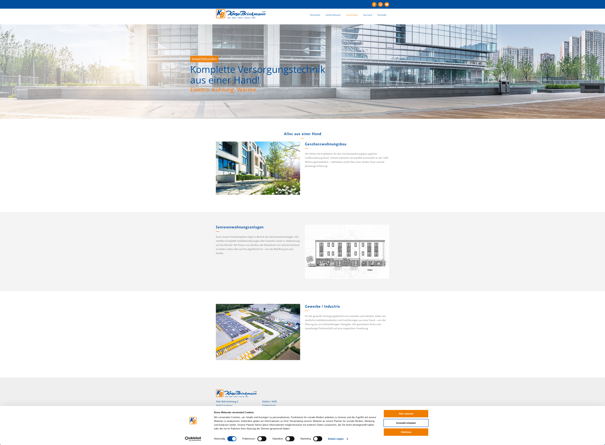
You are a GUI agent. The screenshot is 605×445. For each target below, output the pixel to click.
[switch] (261, 438)
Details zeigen (336, 438)
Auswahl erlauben (406, 423)
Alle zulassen (406, 413)
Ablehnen (406, 432)
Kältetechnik (269, 405)
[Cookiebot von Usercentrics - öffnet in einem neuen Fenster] (193, 439)
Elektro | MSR (269, 401)
